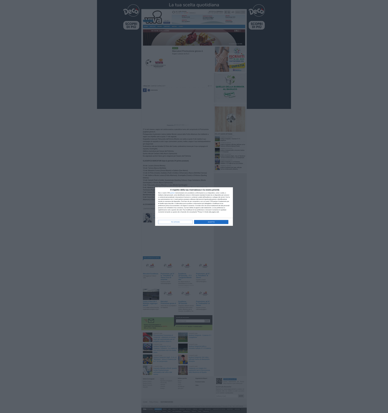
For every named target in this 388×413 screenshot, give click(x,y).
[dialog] (194, 206)
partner (172, 193)
